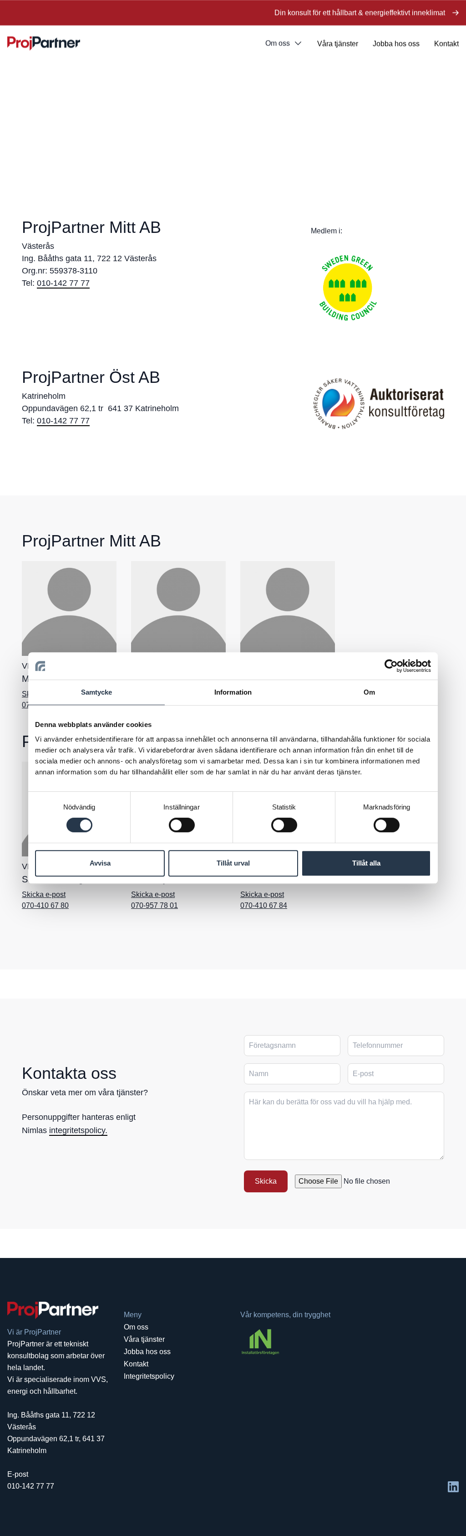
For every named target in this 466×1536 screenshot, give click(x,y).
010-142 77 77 (63, 283)
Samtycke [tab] (96, 692)
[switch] (182, 825)
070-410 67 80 (45, 905)
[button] (122, 1124)
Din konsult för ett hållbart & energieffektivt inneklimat (359, 12)
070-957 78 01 (154, 905)
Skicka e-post (44, 894)
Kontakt (446, 43)
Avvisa (100, 863)
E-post (17, 1474)
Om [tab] (369, 692)
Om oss (277, 43)
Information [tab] (233, 692)
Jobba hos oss (396, 43)
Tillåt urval (233, 863)
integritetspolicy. (78, 1130)
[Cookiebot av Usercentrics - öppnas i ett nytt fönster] (391, 666)
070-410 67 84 (263, 905)
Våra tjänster (337, 43)
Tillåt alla (366, 863)
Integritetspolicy (149, 1376)
